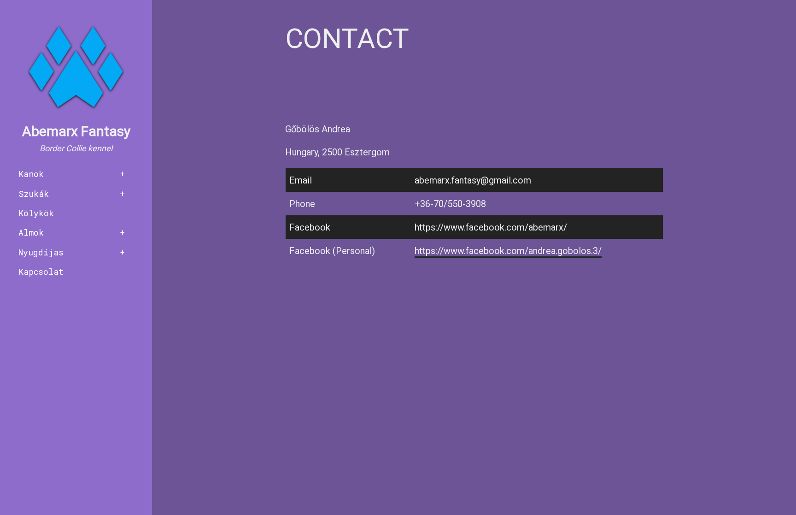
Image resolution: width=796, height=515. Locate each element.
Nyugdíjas (41, 252)
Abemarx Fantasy (76, 131)
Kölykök (36, 213)
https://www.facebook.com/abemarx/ (491, 227)
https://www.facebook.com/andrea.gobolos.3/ (508, 250)
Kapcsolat (41, 271)
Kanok (31, 173)
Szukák (33, 193)
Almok (31, 232)
